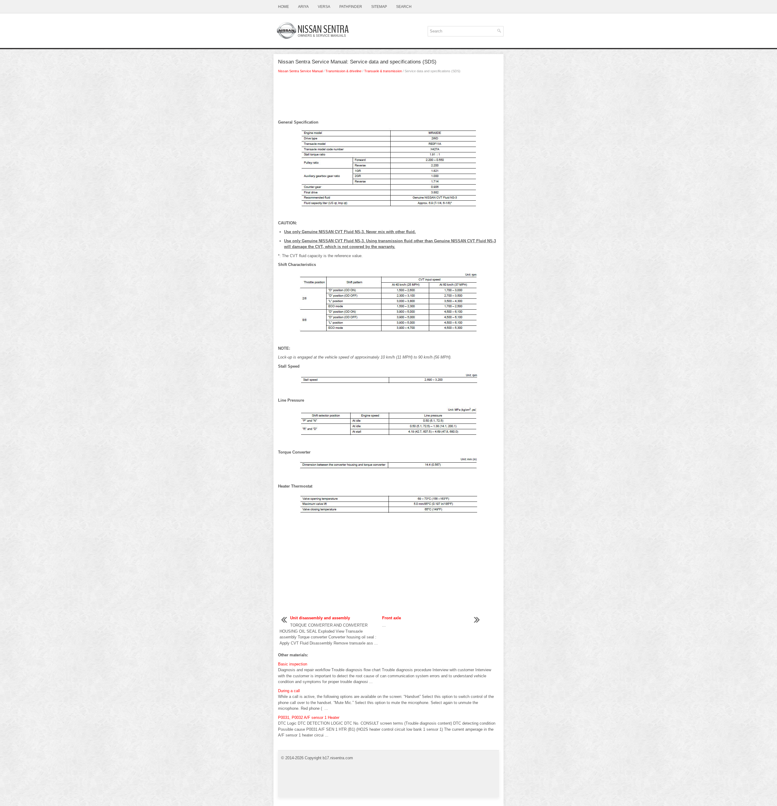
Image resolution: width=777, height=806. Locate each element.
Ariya (303, 7)
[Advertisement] (388, 98)
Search (404, 7)
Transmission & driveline (343, 71)
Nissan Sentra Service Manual (300, 71)
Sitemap (379, 7)
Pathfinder (350, 7)
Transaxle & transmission (383, 71)
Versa (324, 7)
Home (283, 7)
